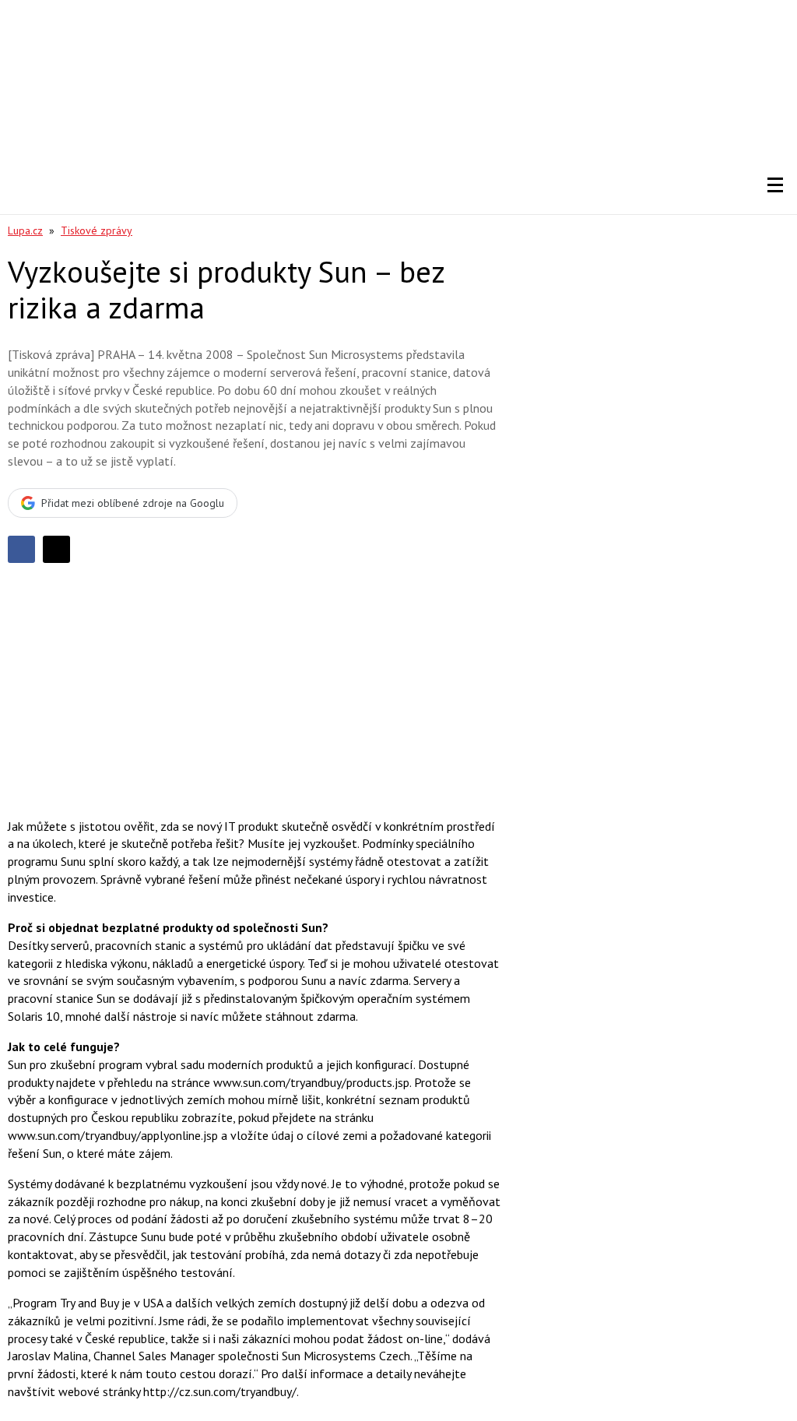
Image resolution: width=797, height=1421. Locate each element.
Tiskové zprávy (96, 230)
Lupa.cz (25, 230)
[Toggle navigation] (775, 185)
